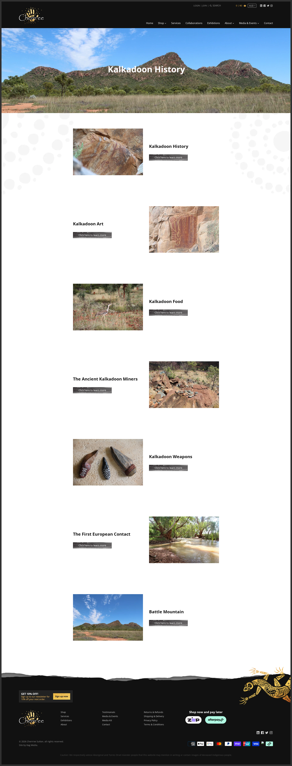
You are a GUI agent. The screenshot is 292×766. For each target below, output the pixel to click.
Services (65, 716)
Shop (63, 712)
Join (204, 5)
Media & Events (110, 716)
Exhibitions (66, 720)
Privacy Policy (150, 720)
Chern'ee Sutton (35, 741)
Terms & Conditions (154, 724)
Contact (106, 724)
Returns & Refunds (153, 712)
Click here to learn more (168, 157)
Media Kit (107, 720)
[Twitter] (268, 5)
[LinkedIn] (261, 5)
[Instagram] (271, 5)
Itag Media (31, 745)
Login (196, 5)
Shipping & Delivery (154, 716)
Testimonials (108, 712)
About (64, 724)
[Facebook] (265, 5)
